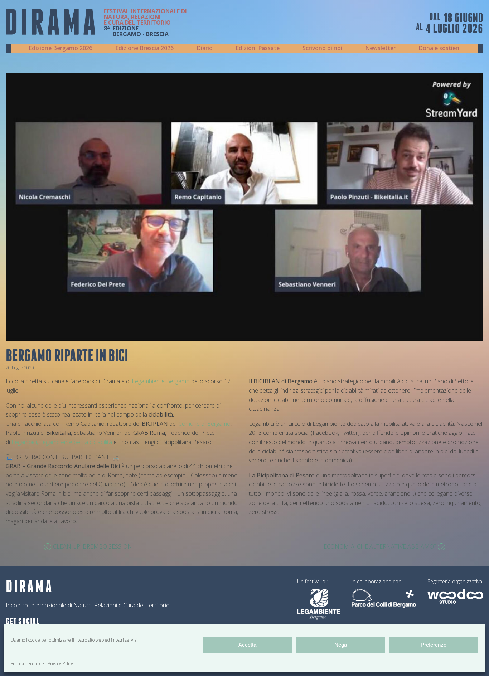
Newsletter (380, 48)
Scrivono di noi (322, 48)
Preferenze (433, 645)
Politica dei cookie (27, 664)
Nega (340, 645)
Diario (205, 48)
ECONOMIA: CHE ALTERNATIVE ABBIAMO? (380, 546)
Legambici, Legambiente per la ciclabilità (61, 442)
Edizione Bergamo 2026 (60, 48)
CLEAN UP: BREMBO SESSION (92, 546)
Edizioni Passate (258, 48)
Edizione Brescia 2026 (144, 48)
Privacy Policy (60, 664)
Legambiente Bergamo (161, 381)
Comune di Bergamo (204, 424)
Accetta (247, 645)
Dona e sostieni (439, 48)
